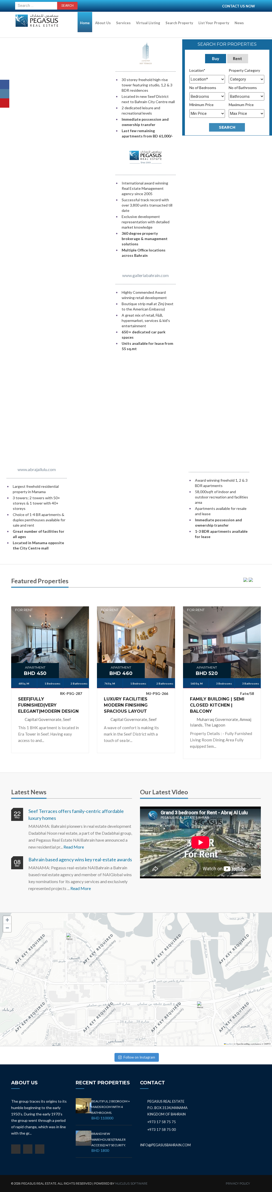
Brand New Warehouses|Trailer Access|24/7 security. (108, 1139)
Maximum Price (241, 104)
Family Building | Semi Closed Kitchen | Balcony (217, 705)
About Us (103, 23)
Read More (73, 846)
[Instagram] (4, 93)
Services (123, 23)
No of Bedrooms (202, 87)
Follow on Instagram (139, 1057)
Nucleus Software (131, 1183)
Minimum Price (201, 104)
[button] (70, 939)
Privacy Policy (238, 1183)
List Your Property (213, 23)
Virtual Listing (148, 23)
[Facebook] (4, 84)
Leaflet (229, 1044)
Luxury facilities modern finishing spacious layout (126, 705)
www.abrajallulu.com (37, 469)
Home (85, 23)
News (239, 23)
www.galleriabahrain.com (145, 275)
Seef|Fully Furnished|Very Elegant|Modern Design (48, 705)
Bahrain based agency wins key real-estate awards (80, 859)
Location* (197, 70)
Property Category (244, 70)
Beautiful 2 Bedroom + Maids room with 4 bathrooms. (110, 1107)
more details (50, 633)
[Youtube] (4, 103)
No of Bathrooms (243, 87)
